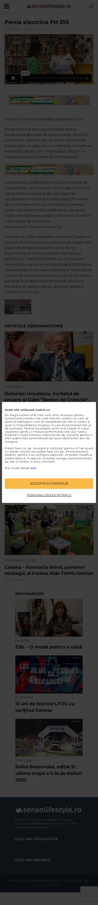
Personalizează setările (49, 495)
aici (33, 468)
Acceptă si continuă (49, 483)
